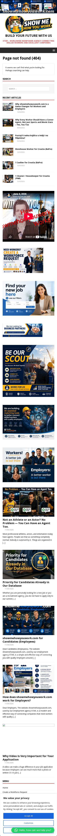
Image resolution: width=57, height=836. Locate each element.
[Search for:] (28, 89)
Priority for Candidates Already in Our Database (26, 583)
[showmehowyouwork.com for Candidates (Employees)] (28, 633)
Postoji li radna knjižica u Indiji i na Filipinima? (31, 136)
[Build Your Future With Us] (28, 11)
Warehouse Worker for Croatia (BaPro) (33, 149)
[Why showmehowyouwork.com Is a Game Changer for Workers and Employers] (8, 109)
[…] (4, 543)
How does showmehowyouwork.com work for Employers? (27, 698)
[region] (28, 815)
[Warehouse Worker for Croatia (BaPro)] (8, 154)
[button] (32, 830)
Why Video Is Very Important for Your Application (28, 757)
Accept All (28, 816)
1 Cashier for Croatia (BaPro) (29, 162)
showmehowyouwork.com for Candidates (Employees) (23, 639)
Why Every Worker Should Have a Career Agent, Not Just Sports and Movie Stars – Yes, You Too (34, 122)
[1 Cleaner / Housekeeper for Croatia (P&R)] (8, 181)
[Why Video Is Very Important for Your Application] (28, 751)
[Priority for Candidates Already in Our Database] (28, 577)
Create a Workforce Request (15, 792)
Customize (28, 823)
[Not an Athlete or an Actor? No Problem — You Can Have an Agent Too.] (28, 515)
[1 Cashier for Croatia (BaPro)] (8, 167)
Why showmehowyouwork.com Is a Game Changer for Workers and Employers (32, 106)
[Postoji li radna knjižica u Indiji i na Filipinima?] (8, 140)
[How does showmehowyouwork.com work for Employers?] (28, 692)
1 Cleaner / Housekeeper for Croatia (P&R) (32, 177)
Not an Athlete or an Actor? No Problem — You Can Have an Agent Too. (26, 523)
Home (5, 787)
